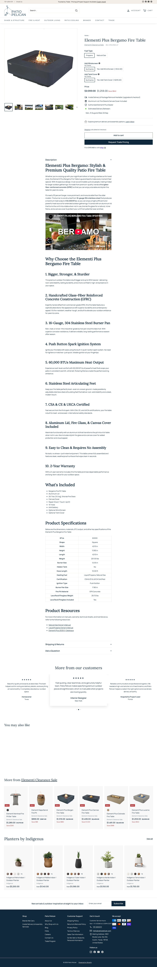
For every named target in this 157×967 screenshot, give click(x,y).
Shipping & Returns (54, 644)
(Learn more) (101, 2)
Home (86, 35)
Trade (112, 20)
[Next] (76, 107)
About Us (48, 921)
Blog (46, 927)
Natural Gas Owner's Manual (60, 625)
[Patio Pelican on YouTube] (98, 952)
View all (150, 839)
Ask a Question (52, 650)
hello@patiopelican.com (102, 931)
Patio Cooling (72, 20)
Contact (99, 20)
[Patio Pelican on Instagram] (91, 952)
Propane (89, 55)
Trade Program (50, 941)
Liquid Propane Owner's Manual (61, 628)
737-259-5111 (8, 2)
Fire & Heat (34, 20)
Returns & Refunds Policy (76, 924)
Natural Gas (101, 55)
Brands (87, 20)
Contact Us (49, 938)
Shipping (87, 130)
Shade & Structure (14, 20)
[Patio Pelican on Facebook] (95, 952)
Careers (48, 934)
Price (86, 86)
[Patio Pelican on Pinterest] (102, 952)
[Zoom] (40, 65)
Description (51, 159)
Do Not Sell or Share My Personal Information (75, 939)
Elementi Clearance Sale (94, 45)
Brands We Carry (28, 921)
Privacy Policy (72, 927)
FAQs (47, 931)
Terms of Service (73, 931)
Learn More (129, 121)
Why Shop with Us (51, 924)
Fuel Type (88, 51)
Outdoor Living (52, 20)
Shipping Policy (73, 921)
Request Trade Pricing (118, 142)
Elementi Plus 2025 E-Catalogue (61, 630)
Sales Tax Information (75, 934)
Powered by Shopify (85, 962)
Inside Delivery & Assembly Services (32, 925)
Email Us (19, 2)
